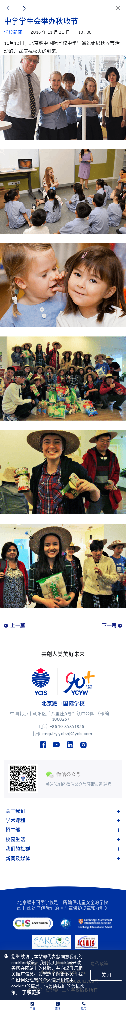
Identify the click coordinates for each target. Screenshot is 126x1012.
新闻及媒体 (18, 858)
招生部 (13, 830)
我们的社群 (18, 849)
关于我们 (15, 811)
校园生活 (15, 839)
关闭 (106, 975)
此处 (31, 908)
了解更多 (31, 992)
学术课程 (15, 820)
